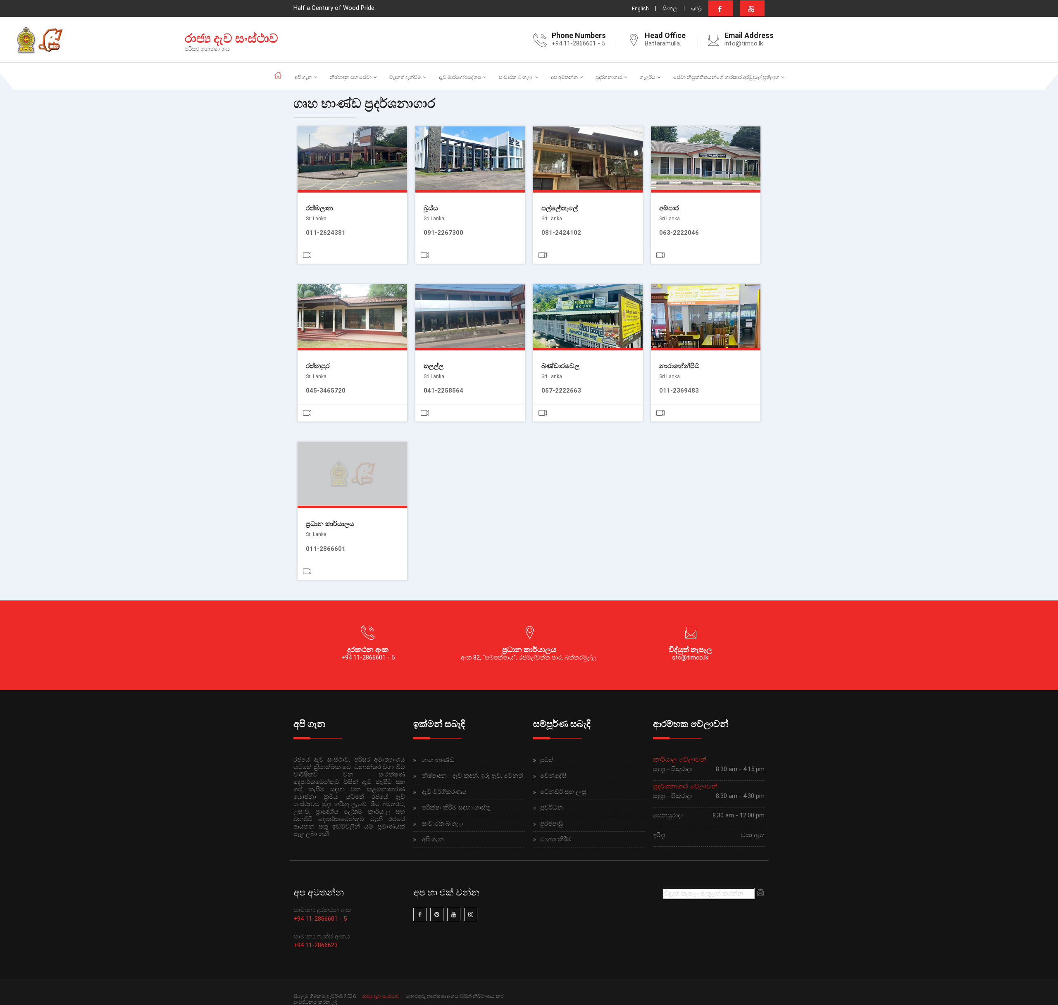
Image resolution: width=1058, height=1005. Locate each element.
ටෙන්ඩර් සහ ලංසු (563, 791)
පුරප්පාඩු (551, 823)
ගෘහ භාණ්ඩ (438, 760)
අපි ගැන (303, 77)
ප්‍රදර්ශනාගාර (609, 77)
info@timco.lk (743, 43)
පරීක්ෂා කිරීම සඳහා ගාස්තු (456, 807)
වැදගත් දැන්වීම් (405, 77)
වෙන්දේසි (553, 775)
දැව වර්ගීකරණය (444, 791)
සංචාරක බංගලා (516, 77)
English (640, 9)
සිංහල (669, 8)
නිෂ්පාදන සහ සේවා (351, 77)
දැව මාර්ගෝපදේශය (460, 77)
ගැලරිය (647, 77)
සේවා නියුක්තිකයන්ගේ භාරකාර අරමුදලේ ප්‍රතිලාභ (726, 77)
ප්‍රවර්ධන (551, 807)
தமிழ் (696, 9)
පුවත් (547, 760)
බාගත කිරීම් (556, 839)
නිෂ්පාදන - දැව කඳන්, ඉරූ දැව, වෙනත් (472, 775)
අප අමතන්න (564, 77)
